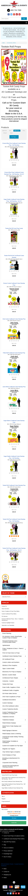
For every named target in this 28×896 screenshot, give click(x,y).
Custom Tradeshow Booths (10, 709)
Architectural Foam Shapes (10, 678)
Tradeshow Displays (8, 720)
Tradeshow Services (8, 716)
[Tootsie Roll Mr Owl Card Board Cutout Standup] (14, 264)
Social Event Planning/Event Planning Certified (10, 766)
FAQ (5, 844)
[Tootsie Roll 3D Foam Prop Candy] (14, 236)
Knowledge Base (8, 853)
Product (17, 130)
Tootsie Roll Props (7, 684)
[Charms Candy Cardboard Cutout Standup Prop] (14, 296)
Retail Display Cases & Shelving (11, 733)
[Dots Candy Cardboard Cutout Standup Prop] (14, 330)
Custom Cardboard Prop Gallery (9, 613)
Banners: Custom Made (9, 675)
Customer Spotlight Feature (8, 622)
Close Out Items (5, 608)
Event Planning (6, 633)
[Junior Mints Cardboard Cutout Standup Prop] (14, 398)
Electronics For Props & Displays (11, 671)
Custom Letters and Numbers (10, 662)
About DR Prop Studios (9, 841)
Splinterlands (6, 645)
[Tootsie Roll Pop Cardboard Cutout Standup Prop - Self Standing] (14, 529)
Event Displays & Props (9, 755)
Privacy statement (8, 850)
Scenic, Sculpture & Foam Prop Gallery (10, 611)
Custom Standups (7, 703)
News (5, 868)
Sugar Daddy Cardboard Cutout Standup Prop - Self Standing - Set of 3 (13, 784)
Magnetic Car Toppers (8, 749)
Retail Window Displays (9, 723)
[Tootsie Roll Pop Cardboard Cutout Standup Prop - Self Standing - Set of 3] (14, 556)
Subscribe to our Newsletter (8, 625)
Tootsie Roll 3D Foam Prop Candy (14, 228)
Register (4, 798)
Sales (11, 133)
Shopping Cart (7, 874)
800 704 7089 (15, 10)
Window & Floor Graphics (9, 665)
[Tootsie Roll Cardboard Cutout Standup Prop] (14, 496)
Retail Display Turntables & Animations (10, 741)
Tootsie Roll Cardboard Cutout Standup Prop (14, 485)
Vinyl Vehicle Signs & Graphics (11, 752)
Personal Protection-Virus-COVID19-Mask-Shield (10, 641)
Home (3, 42)
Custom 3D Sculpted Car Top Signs (12, 745)
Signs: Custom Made (8, 668)
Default (5, 133)
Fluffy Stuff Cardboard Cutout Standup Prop (14, 352)
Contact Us (4, 606)
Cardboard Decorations (9, 699)
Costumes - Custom (8, 681)
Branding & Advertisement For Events (11, 758)
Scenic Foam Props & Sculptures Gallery (14, 835)
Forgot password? (6, 801)
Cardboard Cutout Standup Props (12, 656)
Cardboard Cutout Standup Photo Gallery (14, 838)
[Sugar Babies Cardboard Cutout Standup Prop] (14, 433)
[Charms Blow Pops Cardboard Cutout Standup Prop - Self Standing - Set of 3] (14, 181)
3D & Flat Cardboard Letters (10, 706)
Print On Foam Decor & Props (11, 653)
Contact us (6, 832)
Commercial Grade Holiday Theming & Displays (12, 737)
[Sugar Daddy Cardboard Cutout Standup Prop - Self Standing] (14, 466)
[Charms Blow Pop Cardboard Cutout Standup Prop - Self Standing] (14, 153)
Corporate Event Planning (9, 762)
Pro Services (4, 616)
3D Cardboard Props (8, 659)
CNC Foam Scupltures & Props (11, 696)
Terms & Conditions (8, 847)
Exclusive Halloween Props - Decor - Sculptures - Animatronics (13, 619)
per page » (14, 136)
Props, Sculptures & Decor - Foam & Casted (12, 649)
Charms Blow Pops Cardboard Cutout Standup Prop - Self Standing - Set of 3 (14, 778)
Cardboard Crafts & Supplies (10, 690)
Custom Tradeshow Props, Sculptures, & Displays (10, 712)
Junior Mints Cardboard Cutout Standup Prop (14, 386)
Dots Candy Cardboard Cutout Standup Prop (14, 319)
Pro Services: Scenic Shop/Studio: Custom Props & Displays (12, 637)
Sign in (3, 796)
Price (24, 130)
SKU (10, 130)
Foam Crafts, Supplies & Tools (11, 687)
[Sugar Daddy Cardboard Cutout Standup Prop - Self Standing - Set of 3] (14, 209)
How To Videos (7, 856)
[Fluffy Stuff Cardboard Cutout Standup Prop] (14, 364)
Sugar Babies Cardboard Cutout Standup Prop (12, 787)
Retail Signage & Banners (9, 730)
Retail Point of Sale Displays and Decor (11, 726)
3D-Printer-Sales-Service (9, 693)
